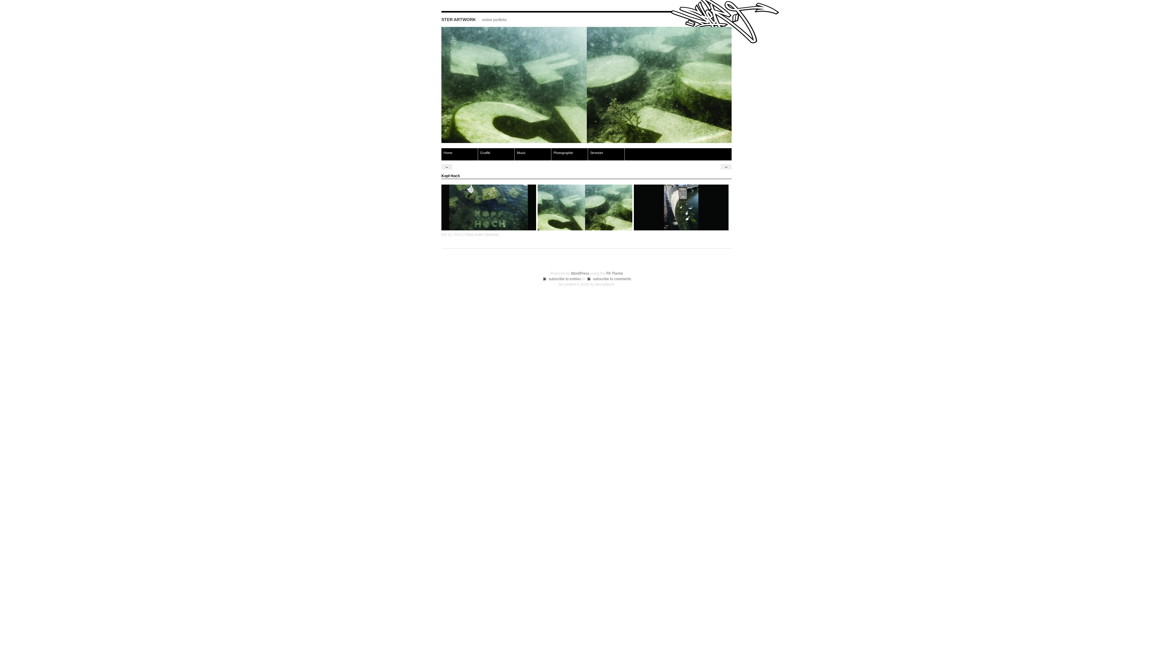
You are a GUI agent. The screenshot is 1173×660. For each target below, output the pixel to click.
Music (521, 153)
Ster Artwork (458, 19)
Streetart (596, 153)
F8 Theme (614, 273)
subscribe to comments (612, 279)
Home (448, 153)
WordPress (580, 273)
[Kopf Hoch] (586, 142)
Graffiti (485, 153)
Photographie (563, 153)
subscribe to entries (565, 279)
